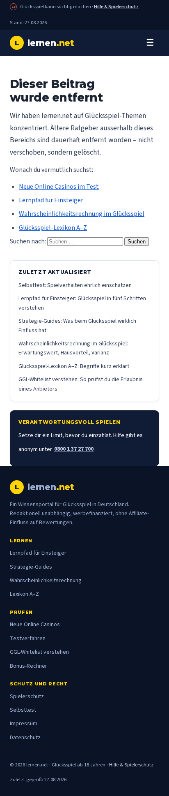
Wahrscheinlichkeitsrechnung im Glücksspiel (81, 213)
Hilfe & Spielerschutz (116, 6)
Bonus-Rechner (28, 666)
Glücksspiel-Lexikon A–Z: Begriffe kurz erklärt (73, 366)
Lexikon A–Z (24, 594)
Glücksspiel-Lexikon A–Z (53, 227)
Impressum (23, 724)
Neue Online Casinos (35, 624)
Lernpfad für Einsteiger (51, 200)
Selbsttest (23, 710)
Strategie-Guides (31, 567)
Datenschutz (25, 738)
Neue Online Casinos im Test (59, 186)
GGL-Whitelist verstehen (39, 652)
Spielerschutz (27, 696)
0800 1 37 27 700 (74, 449)
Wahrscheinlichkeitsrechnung (46, 580)
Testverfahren (28, 638)
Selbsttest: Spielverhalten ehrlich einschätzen (75, 285)
